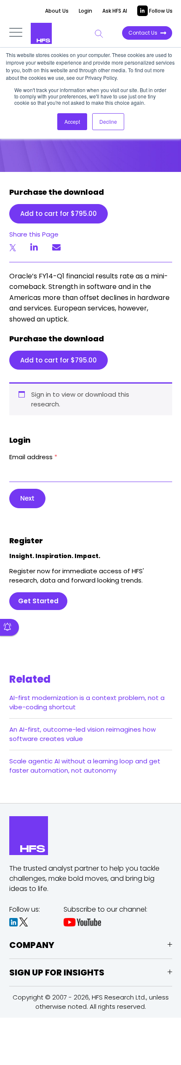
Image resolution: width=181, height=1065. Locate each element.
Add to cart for (58, 213)
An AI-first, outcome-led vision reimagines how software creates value (82, 734)
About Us (57, 10)
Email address (33, 456)
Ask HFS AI (114, 10)
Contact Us (142, 32)
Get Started (38, 601)
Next (27, 498)
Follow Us (160, 10)
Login (85, 10)
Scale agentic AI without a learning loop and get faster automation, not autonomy (84, 766)
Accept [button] (72, 121)
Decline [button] (108, 121)
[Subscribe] (9, 627)
